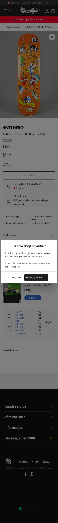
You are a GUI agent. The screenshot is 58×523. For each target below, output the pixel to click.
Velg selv (16, 277)
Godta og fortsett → (36, 277)
